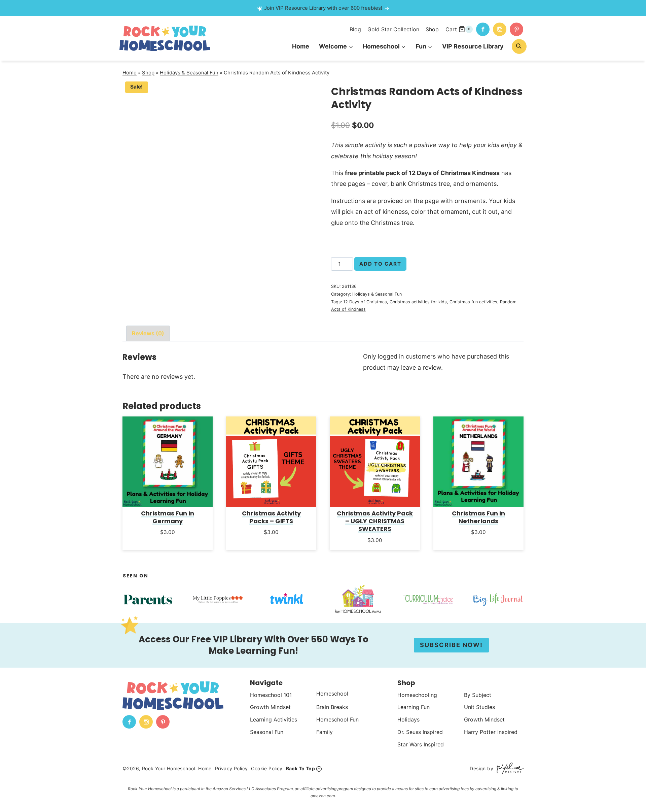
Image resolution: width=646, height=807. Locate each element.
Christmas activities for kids (418, 301)
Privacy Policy (231, 768)
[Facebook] (483, 29)
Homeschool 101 (271, 695)
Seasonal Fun (266, 732)
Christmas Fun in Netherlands (478, 517)
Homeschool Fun (337, 719)
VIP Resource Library (473, 46)
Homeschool (332, 693)
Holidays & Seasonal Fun (189, 72)
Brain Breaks (332, 707)
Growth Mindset (270, 707)
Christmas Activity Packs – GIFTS (271, 517)
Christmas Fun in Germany (167, 517)
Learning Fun (413, 707)
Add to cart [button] (167, 541)
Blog (355, 29)
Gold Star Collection (393, 29)
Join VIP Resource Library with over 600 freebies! (323, 8)
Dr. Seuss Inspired (420, 732)
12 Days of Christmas (365, 301)
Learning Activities (273, 719)
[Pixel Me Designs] (508, 768)
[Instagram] (499, 29)
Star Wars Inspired (420, 744)
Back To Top (300, 768)
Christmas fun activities (473, 301)
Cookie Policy (266, 768)
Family (324, 732)
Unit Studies (479, 707)
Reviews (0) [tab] (148, 333)
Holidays (408, 719)
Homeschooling (417, 695)
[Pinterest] (516, 29)
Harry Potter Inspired (490, 732)
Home (300, 46)
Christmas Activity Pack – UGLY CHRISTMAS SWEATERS (375, 521)
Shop (432, 29)
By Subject (477, 695)
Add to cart (380, 264)
